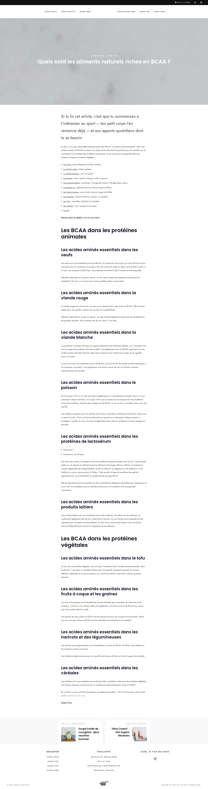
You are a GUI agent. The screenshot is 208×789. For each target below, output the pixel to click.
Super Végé (85, 12)
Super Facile (51, 12)
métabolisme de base (76, 695)
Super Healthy (68, 12)
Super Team (53, 757)
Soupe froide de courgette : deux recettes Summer (88, 734)
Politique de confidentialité (104, 766)
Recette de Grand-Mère (104, 757)
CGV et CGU (104, 761)
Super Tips (145, 12)
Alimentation (97, 56)
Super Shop (159, 12)
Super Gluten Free (126, 12)
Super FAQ (53, 766)
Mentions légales (104, 770)
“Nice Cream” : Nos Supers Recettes (120, 732)
